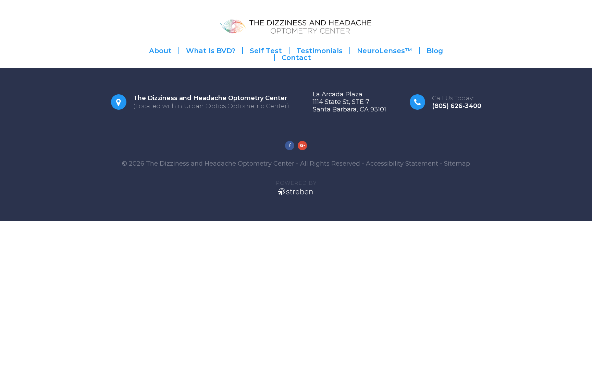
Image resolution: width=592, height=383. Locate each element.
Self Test (266, 51)
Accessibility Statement (402, 163)
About (160, 51)
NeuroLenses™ (384, 51)
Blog (435, 51)
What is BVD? (210, 51)
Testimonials (319, 51)
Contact (296, 57)
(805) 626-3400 (456, 106)
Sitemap (457, 163)
